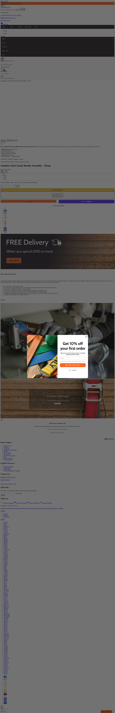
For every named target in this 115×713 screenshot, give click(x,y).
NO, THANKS (72, 370)
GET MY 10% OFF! (72, 365)
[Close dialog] (86, 337)
